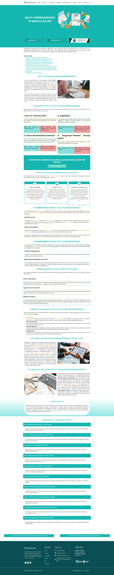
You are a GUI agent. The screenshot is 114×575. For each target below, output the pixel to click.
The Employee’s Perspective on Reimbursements (39, 62)
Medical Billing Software (74, 384)
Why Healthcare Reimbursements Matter (37, 60)
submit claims (49, 230)
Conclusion (29, 71)
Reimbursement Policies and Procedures (37, 65)
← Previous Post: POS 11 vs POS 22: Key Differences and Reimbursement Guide (29, 535)
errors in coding (59, 318)
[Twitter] (28, 563)
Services (44, 2)
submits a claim (51, 83)
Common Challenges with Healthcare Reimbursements (41, 67)
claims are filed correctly (33, 212)
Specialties (51, 2)
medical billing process (54, 176)
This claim (49, 86)
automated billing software (46, 345)
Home (38, 2)
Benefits (59, 2)
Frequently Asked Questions (34, 73)
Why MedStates (67, 2)
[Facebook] (25, 563)
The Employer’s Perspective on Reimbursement (39, 64)
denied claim (50, 220)
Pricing (75, 2)
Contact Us (86, 2)
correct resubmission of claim (46, 223)
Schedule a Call (32, 40)
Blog (80, 2)
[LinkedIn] (30, 563)
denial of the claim (67, 222)
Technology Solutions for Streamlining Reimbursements (42, 70)
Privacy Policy (76, 570)
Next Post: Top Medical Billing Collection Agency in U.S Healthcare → (85, 535)
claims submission (34, 347)
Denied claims (29, 318)
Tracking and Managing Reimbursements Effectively (41, 68)
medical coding (36, 220)
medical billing (40, 211)
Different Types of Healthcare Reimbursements (39, 59)
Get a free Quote (54, 40)
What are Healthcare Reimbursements (37, 57)
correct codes (36, 350)
